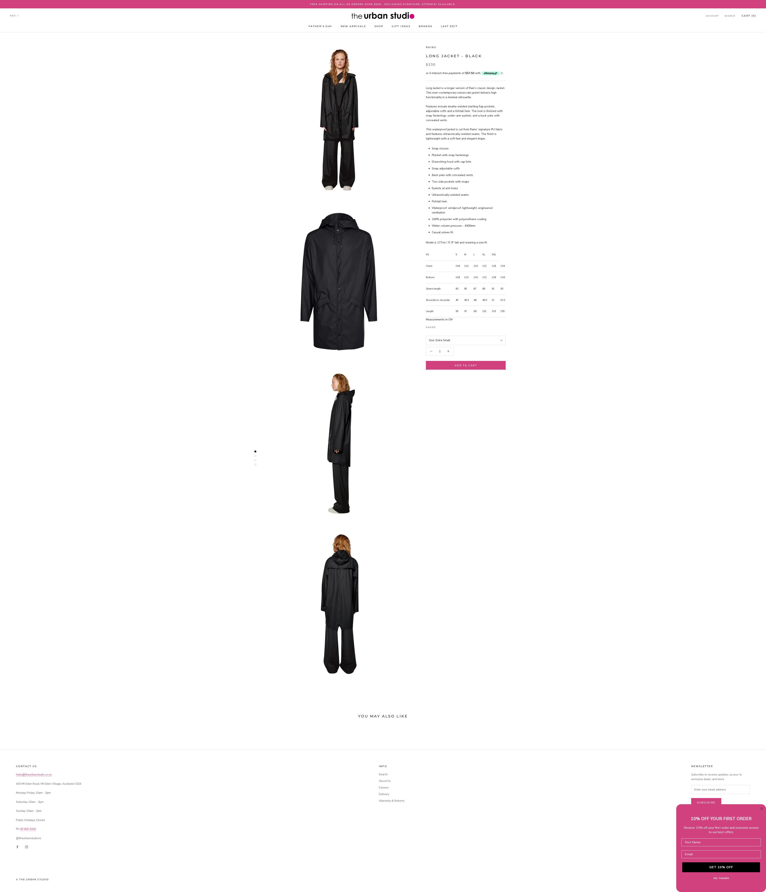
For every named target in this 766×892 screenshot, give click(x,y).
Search (730, 16)
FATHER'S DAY (320, 26)
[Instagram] (26, 847)
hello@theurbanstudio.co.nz (34, 774)
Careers (384, 787)
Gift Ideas (401, 26)
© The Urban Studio (32, 879)
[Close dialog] (761, 808)
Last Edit (449, 26)
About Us (385, 781)
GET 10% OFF (721, 867)
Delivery (384, 794)
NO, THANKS (721, 878)
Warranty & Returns (391, 801)
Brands (425, 26)
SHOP (379, 26)
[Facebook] (439, 326)
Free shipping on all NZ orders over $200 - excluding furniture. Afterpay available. (383, 4)
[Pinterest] (450, 326)
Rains (431, 47)
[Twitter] (445, 326)
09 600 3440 (28, 829)
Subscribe (706, 802)
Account (712, 16)
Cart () (749, 15)
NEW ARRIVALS (353, 26)
